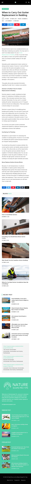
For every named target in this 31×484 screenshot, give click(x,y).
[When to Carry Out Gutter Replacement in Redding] (15, 37)
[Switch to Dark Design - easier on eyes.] (26, 2)
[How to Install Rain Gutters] (15, 205)
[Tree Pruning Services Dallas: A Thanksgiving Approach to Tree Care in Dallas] (6, 417)
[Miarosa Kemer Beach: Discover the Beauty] (6, 457)
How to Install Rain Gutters (9, 214)
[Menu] (2, 2)
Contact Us (16, 480)
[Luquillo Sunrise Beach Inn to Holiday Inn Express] (6, 434)
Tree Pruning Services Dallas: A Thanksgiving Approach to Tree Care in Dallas (20, 416)
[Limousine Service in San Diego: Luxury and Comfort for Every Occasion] (6, 335)
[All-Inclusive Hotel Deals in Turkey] (6, 318)
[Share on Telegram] (23, 24)
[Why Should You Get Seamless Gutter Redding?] (15, 250)
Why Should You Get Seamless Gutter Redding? (15, 260)
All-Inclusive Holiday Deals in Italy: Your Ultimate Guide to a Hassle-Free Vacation (20, 464)
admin (7, 18)
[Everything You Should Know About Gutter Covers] (15, 227)
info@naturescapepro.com (9, 404)
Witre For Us (10, 480)
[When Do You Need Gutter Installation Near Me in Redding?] (15, 272)
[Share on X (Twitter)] (11, 24)
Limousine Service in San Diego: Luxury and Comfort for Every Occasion (20, 335)
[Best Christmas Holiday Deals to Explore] (6, 426)
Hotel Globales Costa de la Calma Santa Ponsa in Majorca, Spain (20, 300)
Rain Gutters (5, 8)
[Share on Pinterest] (17, 24)
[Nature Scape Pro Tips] (15, 2)
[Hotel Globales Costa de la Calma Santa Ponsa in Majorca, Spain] (6, 300)
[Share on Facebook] (5, 24)
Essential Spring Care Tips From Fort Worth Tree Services (20, 447)
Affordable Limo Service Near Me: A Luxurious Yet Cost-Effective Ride (20, 325)
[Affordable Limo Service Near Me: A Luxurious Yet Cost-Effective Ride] (6, 326)
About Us (23, 480)
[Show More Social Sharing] (27, 24)
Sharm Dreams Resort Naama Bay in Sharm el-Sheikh (20, 308)
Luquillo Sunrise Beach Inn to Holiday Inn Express (20, 433)
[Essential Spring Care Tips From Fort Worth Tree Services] (6, 449)
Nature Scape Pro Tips (22, 477)
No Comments (9, 20)
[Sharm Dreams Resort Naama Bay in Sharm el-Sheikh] (6, 310)
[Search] (28, 2)
